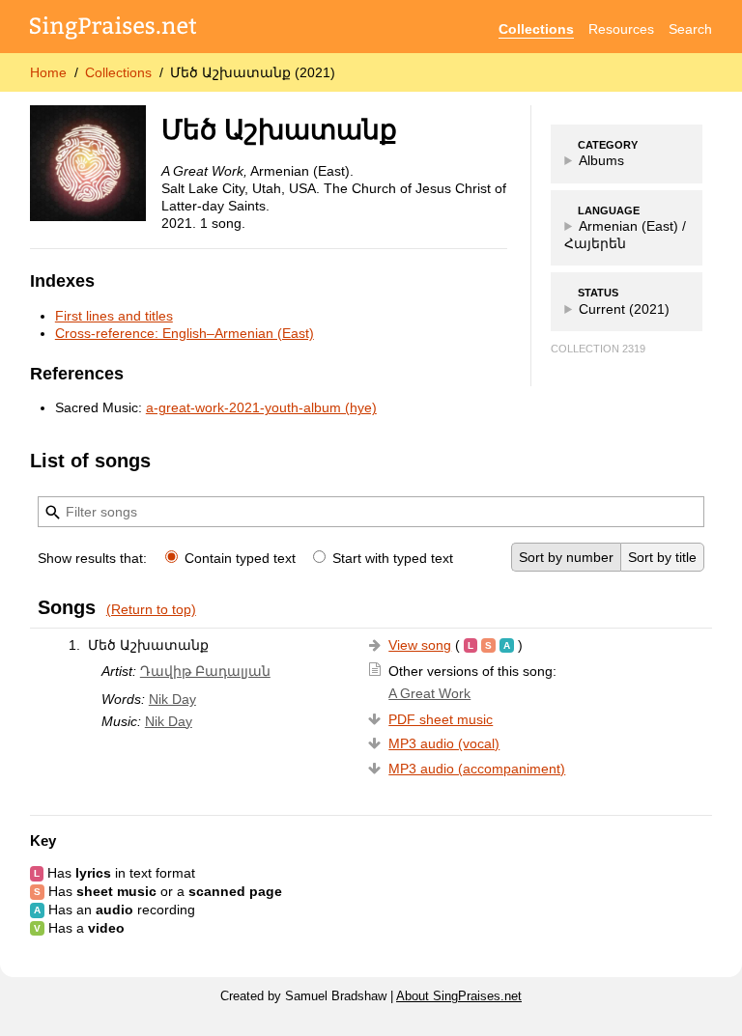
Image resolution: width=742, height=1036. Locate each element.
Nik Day (172, 699)
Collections (536, 29)
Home (48, 72)
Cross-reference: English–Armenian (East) (184, 333)
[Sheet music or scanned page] (488, 645)
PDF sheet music (440, 719)
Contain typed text (240, 558)
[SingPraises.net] (113, 29)
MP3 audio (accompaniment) (476, 768)
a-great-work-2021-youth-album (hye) (261, 407)
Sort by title (662, 557)
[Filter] (53, 512)
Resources (621, 29)
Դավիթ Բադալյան (205, 671)
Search (690, 29)
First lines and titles (114, 315)
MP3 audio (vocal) (443, 743)
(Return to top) (151, 609)
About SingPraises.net (459, 996)
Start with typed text (390, 558)
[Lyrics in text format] (470, 645)
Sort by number (566, 557)
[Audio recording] (506, 645)
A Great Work (429, 693)
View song (419, 645)
